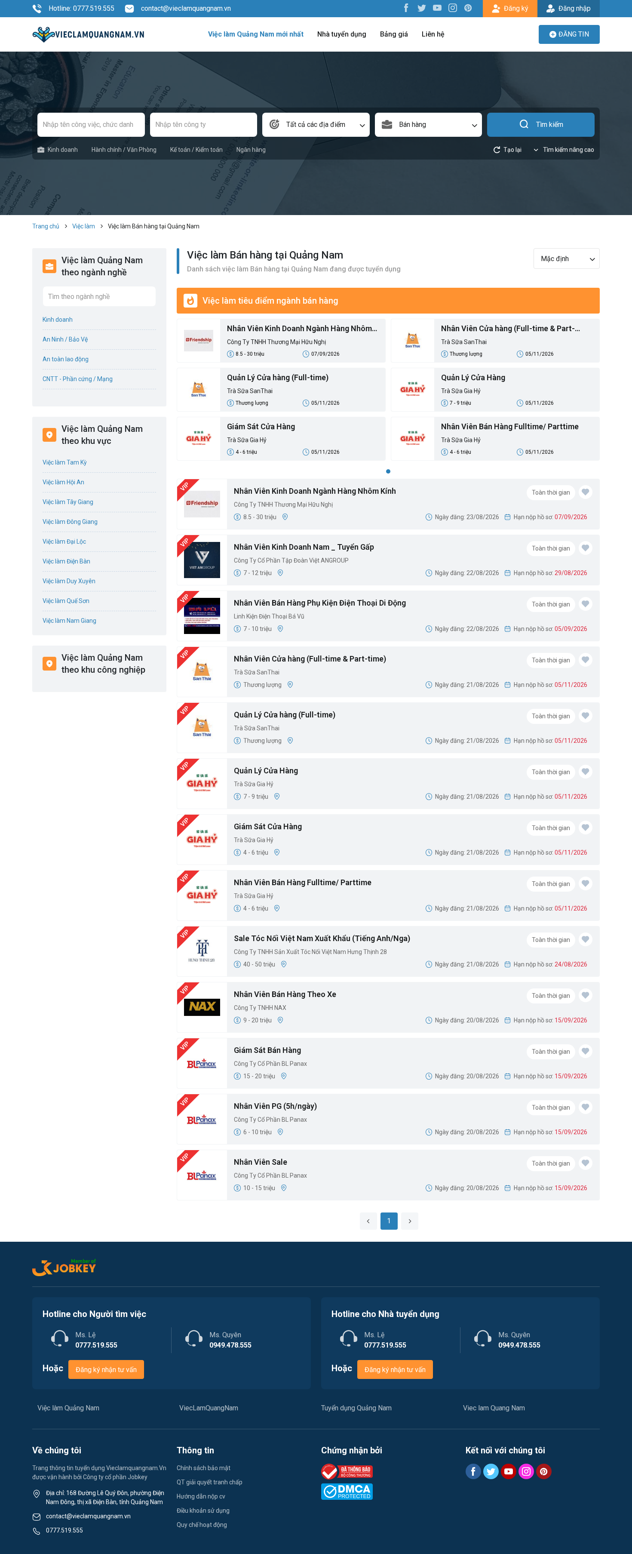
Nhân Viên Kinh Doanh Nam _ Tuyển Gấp (304, 546)
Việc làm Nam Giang (69, 620)
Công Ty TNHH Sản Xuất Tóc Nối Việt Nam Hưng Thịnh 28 (310, 951)
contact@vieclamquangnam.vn (186, 8)
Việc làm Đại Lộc (64, 541)
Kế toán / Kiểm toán (196, 149)
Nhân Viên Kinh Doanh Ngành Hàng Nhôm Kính (299, 329)
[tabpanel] (388, 392)
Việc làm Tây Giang (68, 502)
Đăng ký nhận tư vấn (106, 1370)
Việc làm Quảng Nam (68, 1408)
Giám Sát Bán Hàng (267, 1050)
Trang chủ (45, 226)
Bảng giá (394, 34)
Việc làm (83, 226)
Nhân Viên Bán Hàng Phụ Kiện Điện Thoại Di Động (320, 602)
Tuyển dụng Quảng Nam (356, 1408)
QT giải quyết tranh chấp (209, 1482)
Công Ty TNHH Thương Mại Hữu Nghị (276, 341)
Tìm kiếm (549, 124)
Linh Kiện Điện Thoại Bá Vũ (269, 616)
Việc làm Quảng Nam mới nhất (256, 34)
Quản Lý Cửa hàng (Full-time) (277, 377)
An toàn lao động (66, 359)
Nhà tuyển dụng (341, 34)
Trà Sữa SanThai (464, 341)
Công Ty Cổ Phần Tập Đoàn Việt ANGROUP (291, 560)
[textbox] (316, 125)
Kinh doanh (63, 149)
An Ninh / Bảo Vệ (65, 339)
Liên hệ (433, 34)
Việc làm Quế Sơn (66, 600)
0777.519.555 (64, 1530)
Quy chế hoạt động (202, 1524)
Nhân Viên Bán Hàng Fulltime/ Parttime (510, 426)
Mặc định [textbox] (555, 259)
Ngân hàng (251, 149)
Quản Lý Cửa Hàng (473, 377)
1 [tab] (388, 471)
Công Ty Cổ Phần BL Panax (270, 1063)
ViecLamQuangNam (208, 1408)
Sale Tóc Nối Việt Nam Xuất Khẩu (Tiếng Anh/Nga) (322, 938)
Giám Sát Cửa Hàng (261, 426)
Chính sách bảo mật (203, 1468)
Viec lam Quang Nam (494, 1408)
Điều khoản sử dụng (203, 1510)
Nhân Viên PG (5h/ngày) (275, 1106)
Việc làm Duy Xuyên (69, 581)
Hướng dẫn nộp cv (201, 1496)
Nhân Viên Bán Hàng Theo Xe (285, 994)
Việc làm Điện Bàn (66, 561)
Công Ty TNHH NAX (260, 1007)
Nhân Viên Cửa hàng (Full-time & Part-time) (508, 329)
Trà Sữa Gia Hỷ (461, 391)
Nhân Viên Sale (260, 1161)
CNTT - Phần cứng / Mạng (78, 378)
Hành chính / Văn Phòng (124, 149)
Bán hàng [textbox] (412, 124)
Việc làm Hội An (63, 482)
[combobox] (316, 125)
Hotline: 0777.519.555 (81, 8)
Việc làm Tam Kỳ (65, 462)
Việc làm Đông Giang (70, 521)
